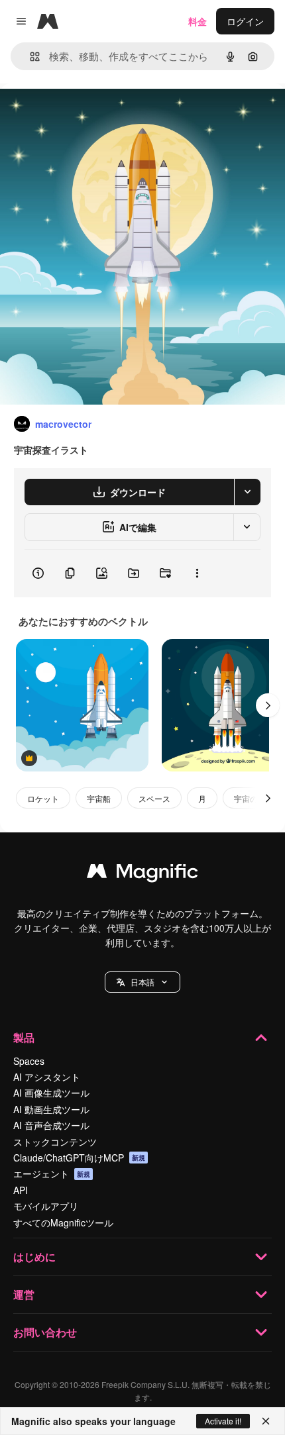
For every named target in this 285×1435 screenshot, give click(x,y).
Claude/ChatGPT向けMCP (79, 1157)
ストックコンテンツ (55, 1141)
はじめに (34, 1256)
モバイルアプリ (45, 1205)
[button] (142, 982)
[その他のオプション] (197, 573)
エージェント (51, 1173)
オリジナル (91, 114)
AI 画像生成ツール (51, 1092)
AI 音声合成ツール (51, 1125)
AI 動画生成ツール (51, 1109)
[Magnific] (142, 874)
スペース (154, 798)
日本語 (142, 981)
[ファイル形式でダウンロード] (247, 492)
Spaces (28, 1060)
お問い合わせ (45, 1332)
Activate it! (223, 1420)
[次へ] (268, 705)
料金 (197, 21)
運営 (23, 1294)
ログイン (245, 21)
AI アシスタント (46, 1076)
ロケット (43, 798)
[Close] (266, 1421)
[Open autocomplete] (29, 57)
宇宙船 (99, 798)
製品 (23, 1037)
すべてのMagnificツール (63, 1222)
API (20, 1190)
